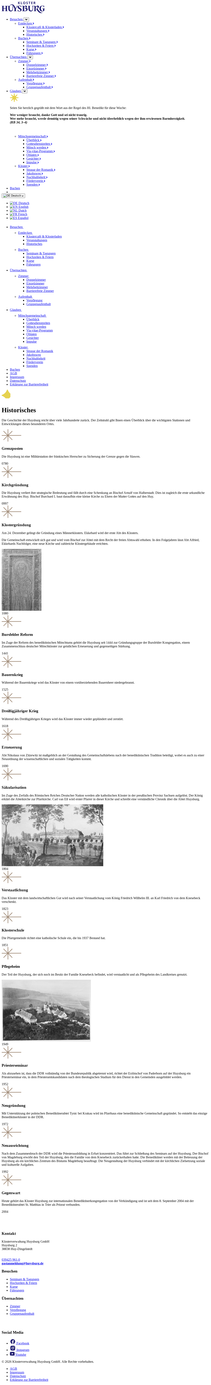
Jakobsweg (34, 173)
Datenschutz (18, 380)
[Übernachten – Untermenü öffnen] (30, 57)
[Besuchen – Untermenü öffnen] (26, 19)
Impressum (17, 377)
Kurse (30, 49)
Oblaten (32, 155)
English (23, 207)
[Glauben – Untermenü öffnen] (24, 91)
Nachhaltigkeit (36, 177)
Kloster (23, 166)
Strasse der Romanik (40, 169)
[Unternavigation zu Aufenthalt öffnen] (35, 296)
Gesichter (33, 158)
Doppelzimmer (36, 65)
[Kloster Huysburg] (23, 12)
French (22, 214)
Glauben (16, 91)
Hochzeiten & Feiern (40, 45)
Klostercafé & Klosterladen (44, 27)
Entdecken (25, 23)
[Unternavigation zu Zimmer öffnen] (31, 276)
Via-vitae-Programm (40, 151)
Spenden (32, 184)
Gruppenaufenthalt (39, 87)
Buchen (23, 38)
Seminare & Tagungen (41, 42)
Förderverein (35, 181)
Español (22, 218)
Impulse (32, 162)
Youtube (20, 1354)
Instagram (22, 1350)
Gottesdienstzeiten (38, 143)
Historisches (34, 34)
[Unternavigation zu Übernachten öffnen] (29, 270)
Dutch (22, 210)
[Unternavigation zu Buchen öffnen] (31, 249)
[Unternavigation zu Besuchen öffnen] (25, 227)
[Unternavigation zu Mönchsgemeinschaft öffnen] (49, 315)
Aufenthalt (25, 79)
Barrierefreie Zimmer (40, 76)
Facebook (22, 1343)
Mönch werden (36, 147)
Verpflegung (34, 83)
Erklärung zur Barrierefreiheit (29, 384)
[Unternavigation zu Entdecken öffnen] (35, 232)
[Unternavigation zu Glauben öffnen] (24, 310)
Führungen (33, 53)
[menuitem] (109, 203)
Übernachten (18, 57)
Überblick (33, 140)
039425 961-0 (11, 1259)
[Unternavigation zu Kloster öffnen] (30, 347)
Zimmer (23, 61)
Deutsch (16, 195)
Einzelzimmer (35, 68)
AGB (13, 373)
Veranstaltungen (37, 31)
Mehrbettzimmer (37, 72)
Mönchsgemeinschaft (32, 136)
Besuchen (16, 19)
